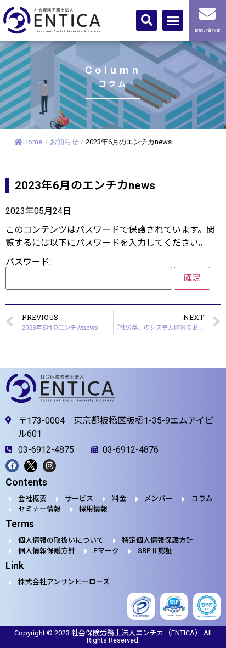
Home (32, 142)
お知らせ (64, 142)
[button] (146, 20)
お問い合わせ (207, 30)
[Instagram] (49, 465)
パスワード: (28, 262)
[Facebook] (12, 465)
